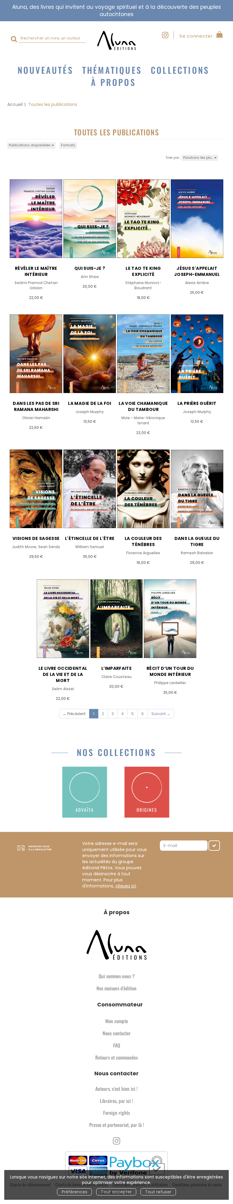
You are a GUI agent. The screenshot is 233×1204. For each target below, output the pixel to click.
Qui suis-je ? (89, 268)
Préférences (74, 1192)
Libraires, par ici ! (116, 1100)
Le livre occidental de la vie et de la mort (63, 674)
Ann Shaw (90, 276)
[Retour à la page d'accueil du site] (116, 40)
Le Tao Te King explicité (143, 271)
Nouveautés (45, 70)
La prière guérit (197, 403)
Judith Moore (24, 546)
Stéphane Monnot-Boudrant (143, 285)
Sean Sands (49, 546)
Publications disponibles (30, 145)
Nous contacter (117, 1033)
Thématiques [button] (112, 70)
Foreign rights (116, 1112)
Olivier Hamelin (36, 417)
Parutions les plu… (198, 157)
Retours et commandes (116, 1057)
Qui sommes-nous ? (117, 976)
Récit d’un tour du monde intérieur (170, 671)
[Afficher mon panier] (218, 35)
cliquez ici (125, 886)
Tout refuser (158, 1192)
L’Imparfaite (116, 668)
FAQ (116, 1045)
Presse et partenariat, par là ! (116, 1124)
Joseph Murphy (90, 411)
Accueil (15, 104)
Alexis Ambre (197, 282)
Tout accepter (116, 1192)
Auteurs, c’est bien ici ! (116, 1088)
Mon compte (116, 1021)
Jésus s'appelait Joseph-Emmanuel (197, 271)
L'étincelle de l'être (89, 538)
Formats (68, 145)
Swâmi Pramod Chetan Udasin (36, 285)
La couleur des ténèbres (143, 541)
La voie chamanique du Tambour (143, 406)
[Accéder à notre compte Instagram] (168, 35)
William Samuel (89, 546)
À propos (113, 82)
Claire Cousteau (116, 676)
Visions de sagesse (35, 538)
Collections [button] (180, 70)
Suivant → (160, 713)
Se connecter (196, 36)
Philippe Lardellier (170, 682)
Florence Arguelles (143, 553)
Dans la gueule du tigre (197, 541)
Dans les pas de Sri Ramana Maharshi (36, 406)
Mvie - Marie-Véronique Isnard (143, 420)
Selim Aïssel (63, 689)
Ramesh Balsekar (197, 553)
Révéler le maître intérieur (36, 271)
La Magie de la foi (89, 403)
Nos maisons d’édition (116, 988)
